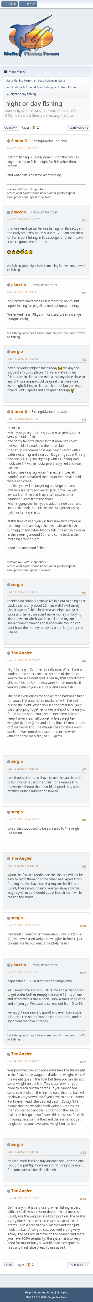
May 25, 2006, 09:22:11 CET (23, 219)
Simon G (19, 140)
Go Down (11, 127)
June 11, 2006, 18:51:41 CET (23, 418)
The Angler (21, 653)
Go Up (8, 1265)
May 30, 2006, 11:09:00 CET (23, 292)
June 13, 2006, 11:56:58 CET (23, 865)
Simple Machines (57, 1297)
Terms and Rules (44, 1292)
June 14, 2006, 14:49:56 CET (23, 1151)
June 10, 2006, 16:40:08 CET (23, 358)
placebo (18, 212)
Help (28, 1292)
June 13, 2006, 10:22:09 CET (23, 660)
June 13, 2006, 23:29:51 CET (23, 972)
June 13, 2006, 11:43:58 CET (23, 768)
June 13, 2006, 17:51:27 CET (23, 925)
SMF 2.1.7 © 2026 (36, 1297)
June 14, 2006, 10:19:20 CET (23, 1061)
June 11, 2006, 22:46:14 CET (23, 592)
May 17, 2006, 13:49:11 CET (23, 148)
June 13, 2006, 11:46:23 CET (23, 819)
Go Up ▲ (62, 1292)
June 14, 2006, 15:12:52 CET (23, 1198)
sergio (17, 351)
